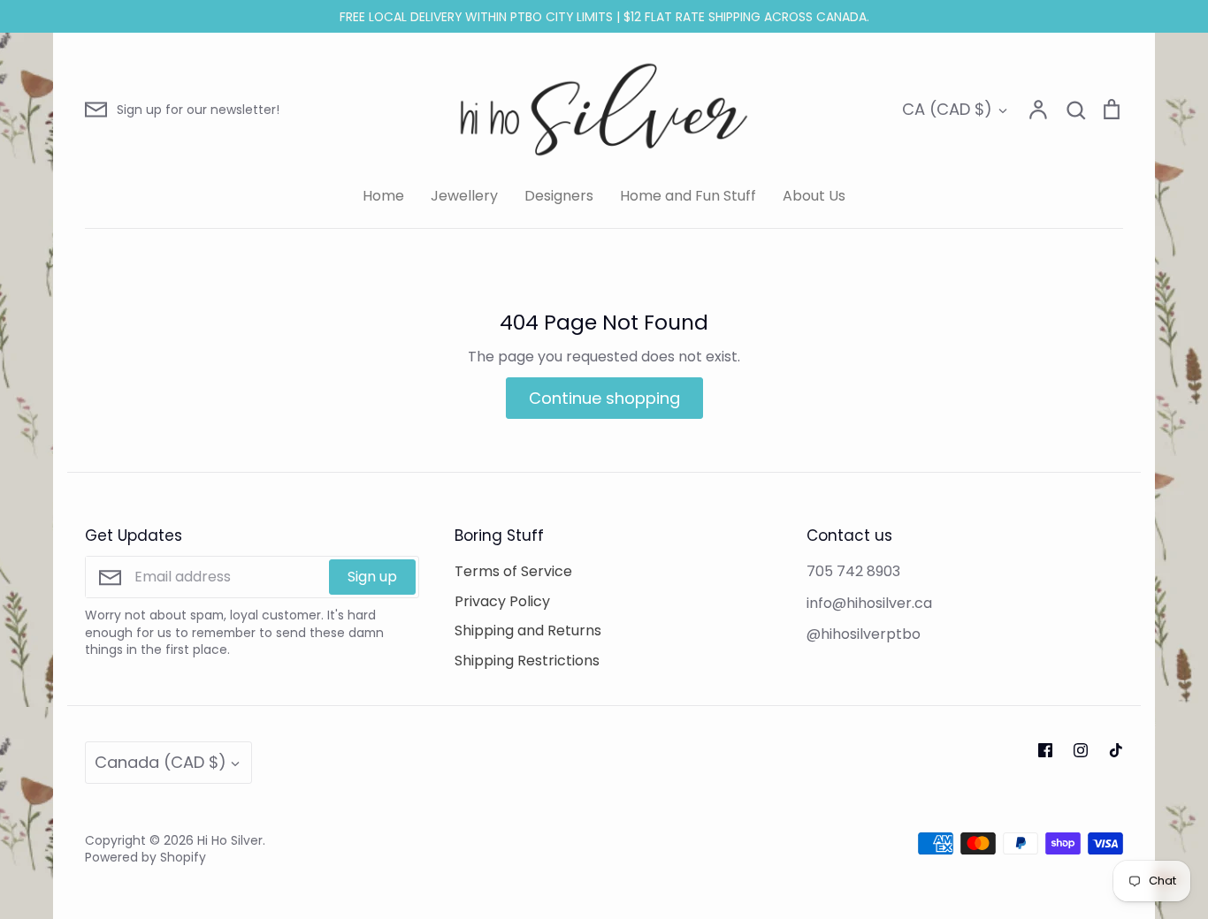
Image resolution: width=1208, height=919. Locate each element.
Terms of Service (513, 571)
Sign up (372, 576)
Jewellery (464, 196)
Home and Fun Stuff (688, 196)
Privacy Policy (502, 601)
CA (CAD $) (947, 109)
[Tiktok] (1116, 750)
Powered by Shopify (145, 857)
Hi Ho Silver (230, 840)
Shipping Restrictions (527, 660)
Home (383, 196)
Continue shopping (604, 398)
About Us (814, 196)
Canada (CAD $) (160, 762)
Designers (558, 196)
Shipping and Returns (528, 630)
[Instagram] (1080, 750)
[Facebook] (1045, 750)
